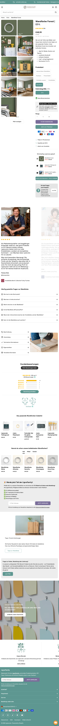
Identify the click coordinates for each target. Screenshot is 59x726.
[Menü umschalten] (2, 7)
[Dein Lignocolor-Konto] (53, 7)
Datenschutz (4, 720)
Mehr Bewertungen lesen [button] (30, 368)
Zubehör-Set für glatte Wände (51, 172)
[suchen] (56, 12)
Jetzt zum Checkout (46, 127)
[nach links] (16, 117)
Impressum (17, 720)
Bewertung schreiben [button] (30, 391)
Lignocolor (8, 723)
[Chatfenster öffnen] (55, 723)
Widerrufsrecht (26, 720)
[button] (39, 28)
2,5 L (42, 92)
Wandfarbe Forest (49, 158)
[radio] (43, 71)
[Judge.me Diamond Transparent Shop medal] (33, 401)
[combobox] (29, 12)
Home (3, 17)
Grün (7, 17)
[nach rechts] (18, 117)
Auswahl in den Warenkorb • (46, 178)
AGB (11, 720)
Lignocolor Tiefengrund (50, 165)
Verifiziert (28, 406)
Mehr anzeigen (17, 121)
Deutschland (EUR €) (9, 706)
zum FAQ (54, 190)
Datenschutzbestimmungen (43, 507)
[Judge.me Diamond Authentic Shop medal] (25, 401)
